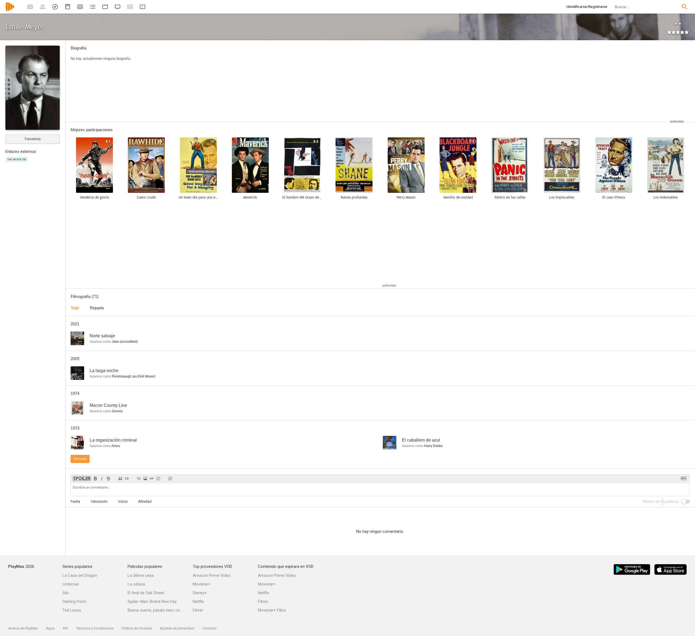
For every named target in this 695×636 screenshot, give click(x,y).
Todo (75, 308)
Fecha (75, 501)
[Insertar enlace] (138, 478)
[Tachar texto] (108, 478)
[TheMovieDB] (17, 162)
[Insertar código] (127, 478)
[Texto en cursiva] (102, 478)
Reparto (97, 308)
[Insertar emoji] (158, 478)
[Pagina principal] (10, 10)
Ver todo (80, 459)
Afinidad (144, 501)
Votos (123, 501)
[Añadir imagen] (145, 478)
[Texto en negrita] (95, 478)
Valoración (99, 501)
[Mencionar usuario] (170, 478)
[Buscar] (684, 7)
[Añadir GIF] (152, 478)
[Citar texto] (120, 478)
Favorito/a (32, 139)
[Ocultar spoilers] (82, 478)
